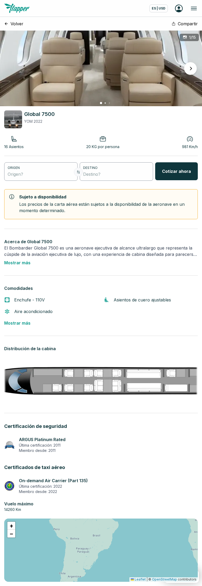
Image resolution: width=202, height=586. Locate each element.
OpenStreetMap (164, 579)
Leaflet (140, 579)
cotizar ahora (176, 171)
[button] (11, 526)
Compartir (188, 23)
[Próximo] (190, 68)
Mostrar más (17, 262)
